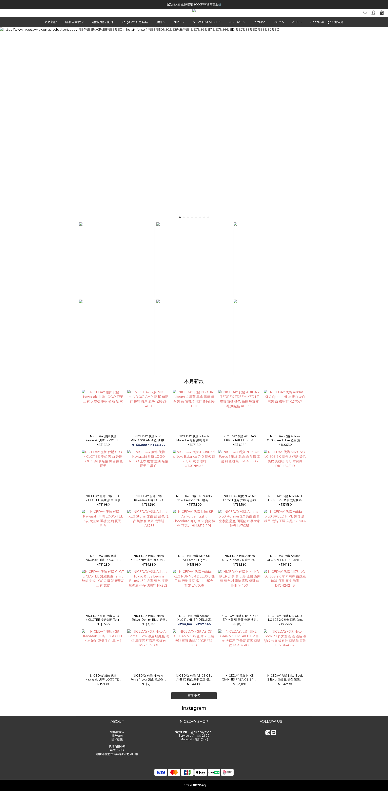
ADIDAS (235, 22)
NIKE (177, 22)
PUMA (278, 22)
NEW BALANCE (205, 22)
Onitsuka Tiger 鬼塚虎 (327, 22)
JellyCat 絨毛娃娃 (135, 22)
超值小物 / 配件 (103, 22)
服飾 (159, 22)
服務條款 (117, 735)
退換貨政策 (117, 732)
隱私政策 (117, 739)
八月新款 (51, 22)
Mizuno (259, 22)
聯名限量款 (73, 22)
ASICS (297, 22)
